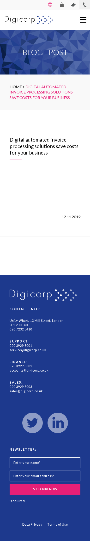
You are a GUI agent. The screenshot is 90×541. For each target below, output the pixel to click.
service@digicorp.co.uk (28, 350)
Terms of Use (57, 524)
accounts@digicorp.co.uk (29, 370)
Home (16, 86)
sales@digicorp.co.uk (26, 391)
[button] (83, 19)
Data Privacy (32, 524)
